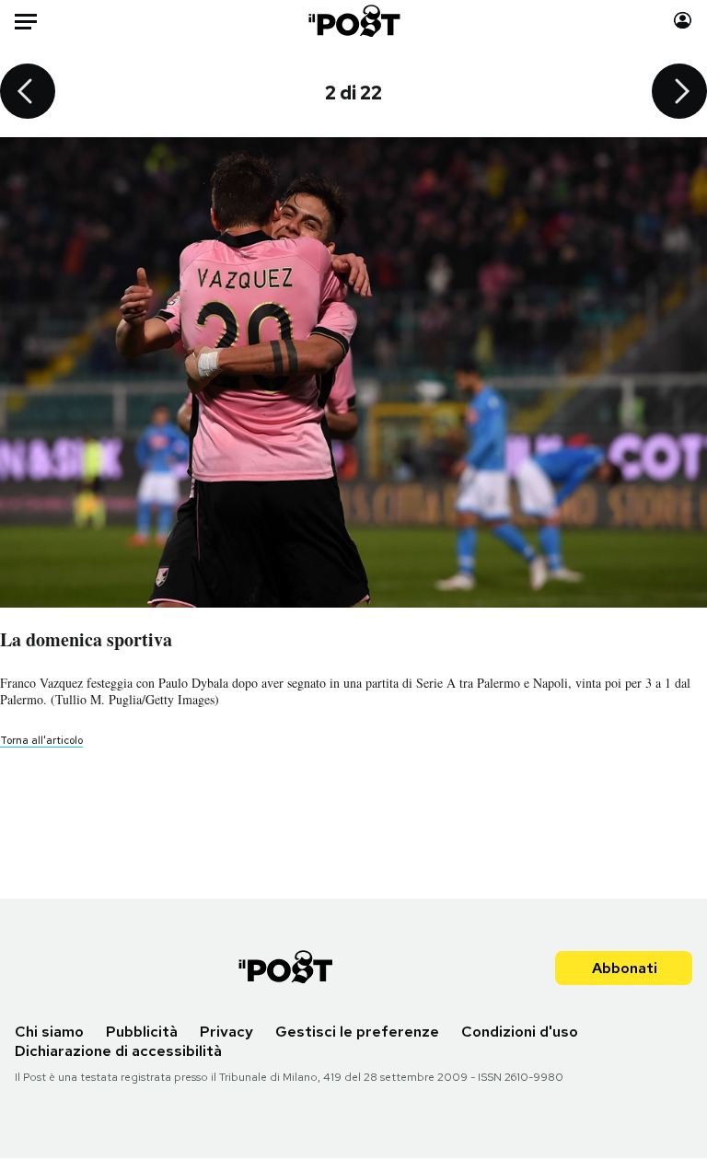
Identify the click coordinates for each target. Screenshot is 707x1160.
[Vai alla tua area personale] (682, 20)
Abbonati (624, 968)
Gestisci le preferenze (357, 1031)
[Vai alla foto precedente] (27, 93)
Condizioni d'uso (519, 1031)
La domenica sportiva (86, 639)
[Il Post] (353, 21)
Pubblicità (142, 1031)
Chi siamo (49, 1031)
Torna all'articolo (41, 740)
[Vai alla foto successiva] (679, 93)
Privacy (226, 1031)
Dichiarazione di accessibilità (118, 1051)
